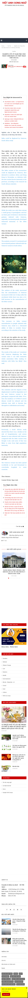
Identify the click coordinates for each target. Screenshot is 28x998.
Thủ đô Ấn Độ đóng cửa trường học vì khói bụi (19, 930)
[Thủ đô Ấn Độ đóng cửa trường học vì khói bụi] (6, 931)
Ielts (20, 973)
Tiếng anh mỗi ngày (7, 981)
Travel (4, 685)
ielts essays (5, 976)
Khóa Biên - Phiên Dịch (10, 647)
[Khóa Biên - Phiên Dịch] (14, 636)
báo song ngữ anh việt (8, 984)
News (4, 789)
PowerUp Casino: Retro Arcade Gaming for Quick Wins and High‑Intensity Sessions (13, 110)
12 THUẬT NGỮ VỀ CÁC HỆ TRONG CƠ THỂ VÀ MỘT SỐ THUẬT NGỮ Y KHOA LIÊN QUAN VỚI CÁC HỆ (14, 726)
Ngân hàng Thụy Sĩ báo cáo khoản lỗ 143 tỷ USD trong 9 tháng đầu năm (14, 571)
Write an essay (6, 695)
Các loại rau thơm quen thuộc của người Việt (19, 746)
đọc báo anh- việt (7, 973)
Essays (15, 973)
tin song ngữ (20, 984)
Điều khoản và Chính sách (8, 964)
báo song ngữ (19, 981)
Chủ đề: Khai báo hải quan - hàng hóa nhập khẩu (18, 920)
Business (5, 672)
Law (4, 668)
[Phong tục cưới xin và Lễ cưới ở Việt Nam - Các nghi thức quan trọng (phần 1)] (6, 757)
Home (3, 46)
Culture (5, 692)
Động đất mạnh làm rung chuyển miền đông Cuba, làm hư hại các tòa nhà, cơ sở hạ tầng (19, 941)
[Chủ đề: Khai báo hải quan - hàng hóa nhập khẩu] (6, 921)
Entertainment (6, 679)
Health (4, 675)
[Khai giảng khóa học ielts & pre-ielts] (14, 65)
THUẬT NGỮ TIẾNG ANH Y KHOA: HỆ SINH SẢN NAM (19, 737)
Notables (5, 658)
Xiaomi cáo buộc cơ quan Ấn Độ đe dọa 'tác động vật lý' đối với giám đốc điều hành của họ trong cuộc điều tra (14, 508)
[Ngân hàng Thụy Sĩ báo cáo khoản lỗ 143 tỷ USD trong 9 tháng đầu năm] (14, 560)
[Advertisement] (14, 23)
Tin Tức (9, 46)
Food (4, 689)
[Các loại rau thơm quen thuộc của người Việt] (6, 748)
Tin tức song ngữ (7, 782)
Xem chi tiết (6, 994)
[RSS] (21, 909)
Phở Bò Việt (15, 766)
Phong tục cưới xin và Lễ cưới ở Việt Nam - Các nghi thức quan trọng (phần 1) (18, 757)
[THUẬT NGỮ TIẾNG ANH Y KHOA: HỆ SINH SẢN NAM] (6, 738)
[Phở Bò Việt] (6, 769)
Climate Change (7, 665)
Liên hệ (4, 960)
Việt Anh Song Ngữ (16, 532)
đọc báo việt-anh (15, 976)
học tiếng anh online (18, 979)
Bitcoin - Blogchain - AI (8, 682)
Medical (5, 662)
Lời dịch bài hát (7, 785)
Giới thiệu (4, 956)
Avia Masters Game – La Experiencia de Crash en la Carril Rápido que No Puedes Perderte (14, 103)
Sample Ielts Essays (8, 792)
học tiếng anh (6, 979)
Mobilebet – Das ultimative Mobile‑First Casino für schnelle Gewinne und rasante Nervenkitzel (14, 125)
